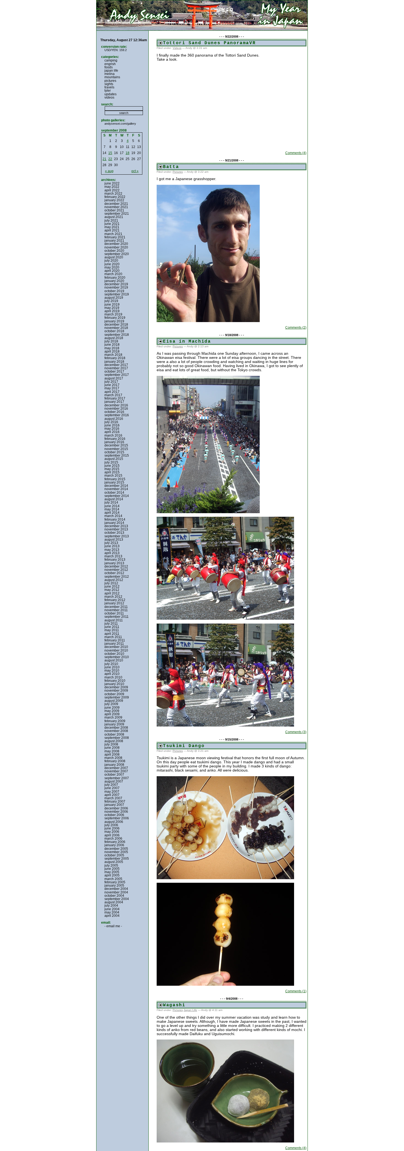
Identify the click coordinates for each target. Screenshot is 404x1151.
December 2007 (116, 768)
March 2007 (113, 798)
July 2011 (111, 623)
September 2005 (116, 859)
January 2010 (114, 684)
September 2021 (116, 214)
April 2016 (112, 432)
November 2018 (116, 328)
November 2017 (116, 368)
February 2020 (114, 278)
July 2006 (111, 825)
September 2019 (116, 294)
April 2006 (112, 835)
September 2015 (116, 455)
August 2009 (113, 701)
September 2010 (116, 657)
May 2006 (111, 832)
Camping (110, 60)
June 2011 (111, 627)
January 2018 (114, 362)
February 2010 (114, 681)
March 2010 (113, 677)
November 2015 (116, 449)
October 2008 (114, 734)
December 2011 (116, 607)
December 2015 (116, 445)
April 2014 (112, 513)
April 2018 (112, 351)
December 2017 (116, 365)
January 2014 (114, 523)
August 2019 (113, 298)
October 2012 (114, 573)
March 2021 (113, 234)
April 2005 (112, 875)
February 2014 (114, 519)
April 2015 (112, 472)
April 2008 (112, 754)
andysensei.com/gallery (120, 123)
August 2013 (113, 539)
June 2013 (112, 546)
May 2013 (111, 550)
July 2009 (111, 704)
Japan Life (190, 1010)
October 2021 (114, 210)
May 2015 (111, 469)
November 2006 (116, 812)
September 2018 (116, 335)
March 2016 (113, 435)
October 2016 (114, 412)
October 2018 (114, 331)
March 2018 (113, 355)
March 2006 (113, 838)
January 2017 (114, 402)
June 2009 (112, 707)
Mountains (112, 77)
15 (110, 153)
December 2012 (116, 566)
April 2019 (112, 311)
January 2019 (114, 321)
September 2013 (116, 536)
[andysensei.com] (202, 15)
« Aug (109, 171)
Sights (108, 84)
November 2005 (116, 852)
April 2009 (112, 714)
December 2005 (116, 849)
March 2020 (113, 274)
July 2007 (111, 785)
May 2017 (111, 388)
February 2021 (114, 237)
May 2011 (111, 630)
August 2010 (113, 660)
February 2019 (114, 318)
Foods (108, 67)
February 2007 (114, 801)
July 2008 (111, 744)
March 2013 (113, 556)
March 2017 (113, 395)
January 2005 (114, 885)
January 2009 (114, 724)
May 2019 (111, 308)
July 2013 (111, 543)
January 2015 (114, 482)
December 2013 (116, 526)
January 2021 (114, 240)
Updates (110, 94)
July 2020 (111, 260)
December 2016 (116, 405)
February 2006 (114, 842)
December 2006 (116, 808)
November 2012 (116, 570)
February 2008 (114, 761)
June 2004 (112, 909)
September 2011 (116, 617)
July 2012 (111, 583)
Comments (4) (295, 153)
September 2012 (116, 577)
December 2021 (116, 204)
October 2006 (114, 815)
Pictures (178, 171)
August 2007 (113, 781)
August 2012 (113, 580)
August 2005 (113, 862)
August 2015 (113, 459)
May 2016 (111, 429)
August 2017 (113, 378)
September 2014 (116, 496)
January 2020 (114, 281)
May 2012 (111, 590)
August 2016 (113, 419)
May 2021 (111, 227)
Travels (109, 87)
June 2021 (112, 224)
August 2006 (113, 822)
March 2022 (113, 193)
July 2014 (111, 502)
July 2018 (111, 341)
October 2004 (114, 896)
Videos (177, 47)
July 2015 (111, 462)
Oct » (135, 171)
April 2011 (111, 634)
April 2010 (112, 674)
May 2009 (111, 711)
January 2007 (114, 805)
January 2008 (114, 765)
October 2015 (114, 452)
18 (127, 153)
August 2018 (113, 338)
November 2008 (116, 731)
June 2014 (112, 506)
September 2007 (116, 778)
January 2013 (114, 563)
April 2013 (112, 553)
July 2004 (111, 905)
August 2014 (113, 499)
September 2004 (116, 899)
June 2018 (112, 345)
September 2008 (116, 738)
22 (110, 159)
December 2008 (116, 728)
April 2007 (112, 795)
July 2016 (111, 422)
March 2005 (113, 879)
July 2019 (111, 301)
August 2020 (113, 257)
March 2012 (113, 597)
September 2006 (116, 818)
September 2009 (116, 697)
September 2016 (116, 415)
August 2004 (113, 902)
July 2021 (111, 220)
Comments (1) (295, 991)
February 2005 (114, 882)
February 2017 (114, 398)
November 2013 (116, 529)
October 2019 (114, 291)
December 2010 (116, 647)
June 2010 (112, 667)
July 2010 (111, 664)
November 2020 (116, 247)
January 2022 (114, 200)
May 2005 (111, 872)
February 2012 (114, 600)
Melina (109, 74)
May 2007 (111, 792)
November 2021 (116, 207)
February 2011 (114, 640)
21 (104, 159)
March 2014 (113, 516)
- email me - (113, 926)
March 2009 (113, 717)
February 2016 (114, 439)
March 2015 (113, 475)
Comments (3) (295, 732)
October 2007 (114, 774)
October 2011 (114, 613)
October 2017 (114, 371)
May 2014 (111, 509)
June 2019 (112, 304)
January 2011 (114, 644)
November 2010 (116, 650)
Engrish (110, 64)
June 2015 (112, 466)
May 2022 (111, 187)
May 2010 (111, 670)
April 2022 (112, 190)
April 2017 (112, 392)
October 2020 (114, 251)
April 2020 (112, 271)
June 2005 (112, 869)
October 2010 (114, 654)
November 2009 (116, 690)
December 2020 (116, 244)
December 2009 (116, 687)
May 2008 (111, 751)
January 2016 (114, 442)
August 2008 (113, 741)
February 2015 (114, 479)
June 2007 (112, 788)
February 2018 (114, 358)
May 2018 (111, 348)
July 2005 (111, 865)
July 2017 (111, 382)
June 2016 (112, 425)
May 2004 (111, 912)
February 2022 (114, 197)
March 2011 (113, 637)
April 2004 (112, 916)
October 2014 (114, 493)
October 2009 (114, 694)
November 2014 (116, 489)
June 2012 (112, 586)
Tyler (107, 91)
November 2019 (116, 287)
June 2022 (112, 183)
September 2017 (116, 375)
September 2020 (116, 254)
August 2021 (113, 217)
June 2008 (112, 748)
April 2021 (112, 230)
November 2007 (116, 771)
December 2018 (116, 324)
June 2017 (112, 385)
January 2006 (114, 845)
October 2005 (114, 855)
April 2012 (112, 593)
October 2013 (114, 533)
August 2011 (113, 620)
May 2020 (111, 267)
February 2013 (114, 559)
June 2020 (112, 264)
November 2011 (116, 610)
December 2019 (116, 284)
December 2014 (116, 486)
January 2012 (114, 603)
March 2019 (113, 314)
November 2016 (116, 408)
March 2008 (113, 758)
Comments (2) (295, 327)
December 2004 (116, 889)
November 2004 (116, 892)
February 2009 (114, 721)
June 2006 (112, 828)
